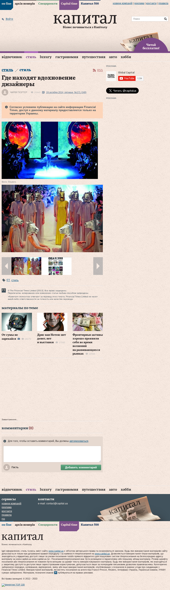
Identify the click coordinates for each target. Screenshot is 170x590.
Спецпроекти (47, 3)
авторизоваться (78, 441)
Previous (6, 222)
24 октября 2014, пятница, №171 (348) (66, 92)
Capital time (69, 3)
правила (163, 3)
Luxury (46, 57)
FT (8, 280)
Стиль (31, 57)
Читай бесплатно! (151, 46)
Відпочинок (12, 57)
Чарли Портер (18, 92)
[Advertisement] (52, 389)
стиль (15, 280)
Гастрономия (66, 57)
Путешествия (93, 57)
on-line (6, 3)
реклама (139, 3)
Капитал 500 (90, 3)
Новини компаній (122, 3)
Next (98, 222)
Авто (113, 57)
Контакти (151, 3)
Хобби (126, 57)
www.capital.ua (56, 551)
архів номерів (25, 3)
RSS (100, 70)
